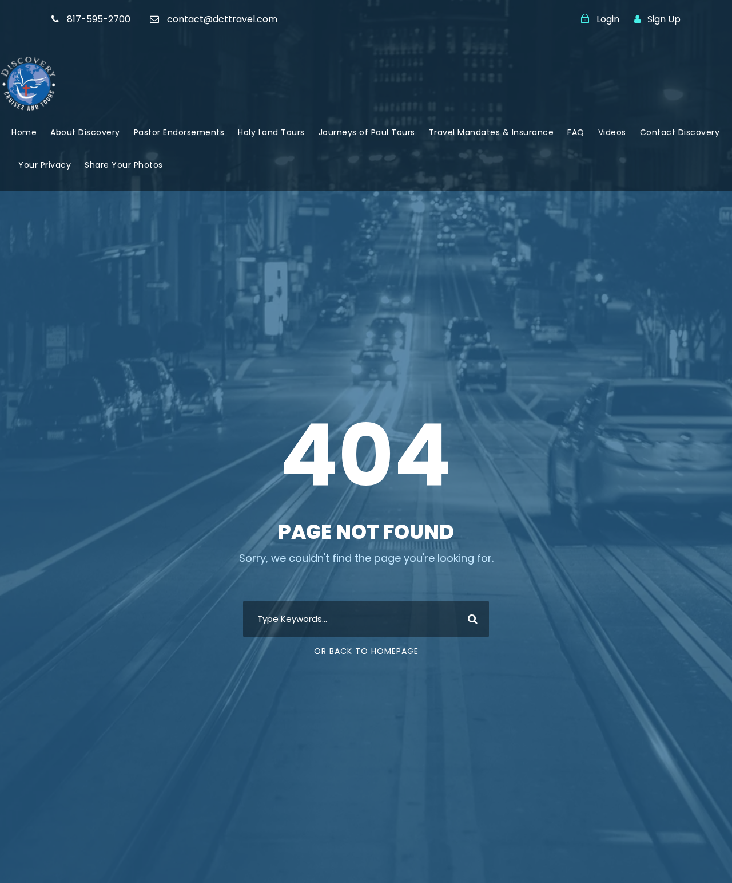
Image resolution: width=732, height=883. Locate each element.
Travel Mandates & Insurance (491, 132)
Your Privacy (44, 165)
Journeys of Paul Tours (367, 132)
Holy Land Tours (271, 132)
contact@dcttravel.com (222, 19)
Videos (612, 132)
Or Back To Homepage (366, 651)
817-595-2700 (98, 19)
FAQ (575, 132)
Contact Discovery (680, 132)
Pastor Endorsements (179, 132)
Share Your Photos (124, 165)
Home (24, 132)
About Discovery (85, 132)
